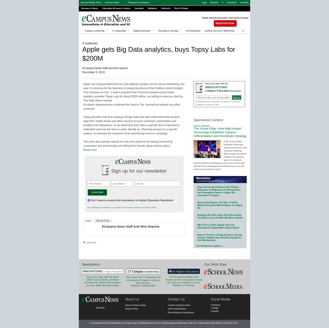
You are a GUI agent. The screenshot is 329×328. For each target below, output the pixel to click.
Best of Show (181, 8)
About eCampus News (135, 305)
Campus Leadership (95, 31)
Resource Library (89, 8)
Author (88, 221)
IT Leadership (119, 31)
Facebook (215, 305)
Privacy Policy (151, 207)
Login (204, 2)
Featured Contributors (138, 2)
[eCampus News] (106, 20)
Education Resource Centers (116, 8)
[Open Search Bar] (243, 30)
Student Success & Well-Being (219, 31)
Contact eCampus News (179, 305)
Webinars (152, 8)
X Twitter (215, 308)
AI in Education (193, 31)
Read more (90, 149)
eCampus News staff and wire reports (131, 226)
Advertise (100, 308)
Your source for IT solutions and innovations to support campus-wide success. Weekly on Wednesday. (143, 281)
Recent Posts (103, 221)
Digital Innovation (141, 31)
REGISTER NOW (225, 23)
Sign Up (236, 98)
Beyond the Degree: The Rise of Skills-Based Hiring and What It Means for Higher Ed (220, 205)
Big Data (91, 242)
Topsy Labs (112, 96)
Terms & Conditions (134, 207)
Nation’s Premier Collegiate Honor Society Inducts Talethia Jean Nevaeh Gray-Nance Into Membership (219, 238)
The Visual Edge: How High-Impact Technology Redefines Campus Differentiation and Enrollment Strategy (220, 132)
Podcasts (165, 8)
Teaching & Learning (168, 31)
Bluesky (214, 2)
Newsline (139, 8)
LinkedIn (215, 311)
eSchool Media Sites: (91, 2)
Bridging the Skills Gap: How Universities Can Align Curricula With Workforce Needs (219, 216)
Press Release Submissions (181, 312)
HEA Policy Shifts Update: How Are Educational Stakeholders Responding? (218, 226)
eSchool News (112, 2)
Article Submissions (177, 309)
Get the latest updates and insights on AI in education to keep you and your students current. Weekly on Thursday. (183, 281)
